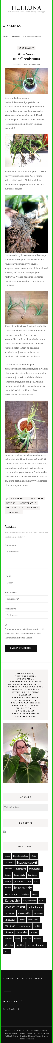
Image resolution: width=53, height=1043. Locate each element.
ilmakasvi (8, 875)
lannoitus (10, 919)
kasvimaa (25, 894)
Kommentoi (10, 545)
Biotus (34, 856)
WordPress (30, 1039)
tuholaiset (9, 945)
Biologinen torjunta (20, 856)
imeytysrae (36, 498)
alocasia (7, 856)
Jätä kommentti (34, 64)
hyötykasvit (21, 868)
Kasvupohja (12, 900)
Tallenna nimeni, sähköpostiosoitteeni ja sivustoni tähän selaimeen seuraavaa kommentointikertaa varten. (25, 633)
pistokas (9, 932)
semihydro (8, 939)
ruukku (33, 932)
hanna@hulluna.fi (11, 1009)
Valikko (14, 25)
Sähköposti (11, 592)
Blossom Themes (34, 1036)
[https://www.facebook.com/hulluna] (7, 988)
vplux (7, 951)
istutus (10, 503)
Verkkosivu (10, 608)
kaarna (29, 881)
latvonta (22, 920)
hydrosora (8, 869)
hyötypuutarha (35, 869)
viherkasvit (13, 512)
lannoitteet (38, 913)
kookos (42, 900)
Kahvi (36, 881)
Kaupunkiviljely (29, 900)
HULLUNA (26, 7)
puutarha (22, 932)
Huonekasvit (26, 48)
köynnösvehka (24, 913)
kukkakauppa (36, 906)
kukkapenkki (10, 913)
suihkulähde (27, 938)
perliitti (37, 926)
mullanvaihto (14, 508)
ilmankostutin (19, 875)
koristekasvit (27, 503)
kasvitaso (35, 894)
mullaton (32, 508)
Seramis (17, 938)
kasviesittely (23, 888)
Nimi (8, 576)
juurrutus (19, 881)
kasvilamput (11, 894)
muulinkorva (25, 926)
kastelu (8, 888)
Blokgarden (9, 862)
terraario (37, 939)
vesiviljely (20, 945)
